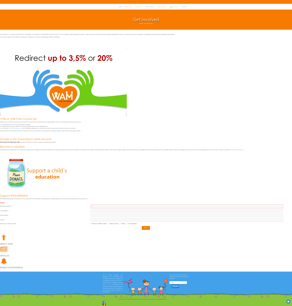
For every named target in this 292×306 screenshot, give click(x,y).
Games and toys (114, 223)
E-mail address (4, 210)
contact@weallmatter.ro (15, 128)
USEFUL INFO (162, 6)
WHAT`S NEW (149, 6)
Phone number (4, 215)
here (68, 122)
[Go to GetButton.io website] (288, 304)
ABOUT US (128, 6)
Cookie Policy (153, 299)
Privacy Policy (147, 299)
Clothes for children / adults (99, 223)
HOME (120, 6)
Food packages (133, 223)
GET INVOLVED (174, 6)
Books (123, 223)
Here (58, 131)
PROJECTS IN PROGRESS (11, 267)
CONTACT (184, 6)
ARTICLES (4, 255)
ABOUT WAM (6, 244)
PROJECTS (138, 6)
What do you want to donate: (8, 223)
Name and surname (5, 206)
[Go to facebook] (288, 301)
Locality (2, 220)
